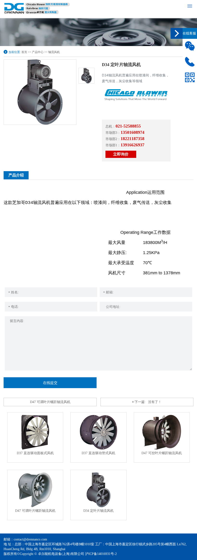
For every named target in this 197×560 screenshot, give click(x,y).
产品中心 (37, 52)
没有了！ (148, 402)
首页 (24, 52)
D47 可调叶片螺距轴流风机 (50, 402)
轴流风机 (54, 52)
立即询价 (121, 154)
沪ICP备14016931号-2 (101, 554)
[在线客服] (177, 33)
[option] (40, 92)
